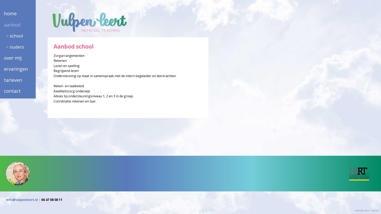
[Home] (89, 31)
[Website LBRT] (362, 179)
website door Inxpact (367, 210)
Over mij (13, 57)
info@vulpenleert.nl (22, 200)
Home (10, 13)
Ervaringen (16, 69)
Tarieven (13, 80)
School (16, 36)
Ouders (17, 47)
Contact (12, 91)
